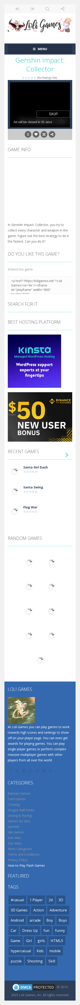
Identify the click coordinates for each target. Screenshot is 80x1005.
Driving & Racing (20, 815)
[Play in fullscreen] (44, 134)
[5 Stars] (35, 77)
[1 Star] (23, 77)
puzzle (16, 961)
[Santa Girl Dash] (14, 471)
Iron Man (14, 838)
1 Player (36, 899)
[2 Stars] (26, 77)
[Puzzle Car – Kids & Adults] (29, 611)
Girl (29, 940)
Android (17, 920)
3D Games (19, 910)
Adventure (58, 910)
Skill (51, 961)
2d (51, 899)
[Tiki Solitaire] (51, 611)
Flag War (30, 507)
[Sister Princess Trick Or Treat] (29, 562)
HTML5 (57, 940)
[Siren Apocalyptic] (51, 636)
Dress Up (30, 930)
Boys (63, 920)
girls (41, 940)
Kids (40, 950)
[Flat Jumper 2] (29, 636)
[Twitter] (17, 770)
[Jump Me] (51, 562)
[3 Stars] (29, 77)
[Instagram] (31, 770)
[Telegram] (44, 770)
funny (60, 930)
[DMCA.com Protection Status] (34, 987)
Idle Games (16, 832)
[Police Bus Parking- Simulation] (29, 587)
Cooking (14, 804)
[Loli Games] (40, 24)
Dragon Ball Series (21, 810)
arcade (35, 920)
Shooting (35, 961)
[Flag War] (14, 511)
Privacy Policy (17, 860)
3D (60, 899)
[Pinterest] (37, 770)
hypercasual (21, 950)
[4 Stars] (32, 77)
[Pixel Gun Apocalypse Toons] (40, 660)
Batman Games (19, 793)
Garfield (13, 827)
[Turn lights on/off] (28, 134)
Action (38, 910)
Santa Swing (33, 487)
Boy (49, 920)
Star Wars (15, 843)
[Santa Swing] (14, 491)
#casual (17, 899)
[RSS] (51, 770)
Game (15, 940)
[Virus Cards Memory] (51, 587)
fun (46, 930)
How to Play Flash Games (26, 865)
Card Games (17, 799)
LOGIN (17, 8)
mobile (55, 950)
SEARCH (47, 8)
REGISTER (32, 8)
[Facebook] (11, 770)
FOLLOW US (62, 8)
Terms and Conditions (24, 854)
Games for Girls (19, 821)
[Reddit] (24, 770)
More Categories (20, 849)
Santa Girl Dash (35, 467)
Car (13, 930)
